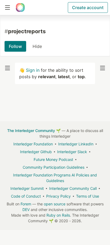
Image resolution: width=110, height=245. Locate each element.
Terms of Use (87, 196)
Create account (88, 7)
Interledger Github (36, 151)
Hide (37, 46)
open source (54, 204)
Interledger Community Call (73, 188)
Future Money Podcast (53, 159)
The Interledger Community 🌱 (34, 130)
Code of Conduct (26, 196)
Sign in (33, 70)
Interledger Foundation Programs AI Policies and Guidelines (55, 178)
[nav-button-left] (7, 68)
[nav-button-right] (102, 68)
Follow (15, 46)
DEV (26, 209)
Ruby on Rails (58, 215)
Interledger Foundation (33, 144)
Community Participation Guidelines (53, 167)
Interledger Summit (27, 188)
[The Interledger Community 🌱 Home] (20, 7)
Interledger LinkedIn (75, 144)
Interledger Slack (72, 151)
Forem (26, 204)
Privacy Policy (58, 196)
